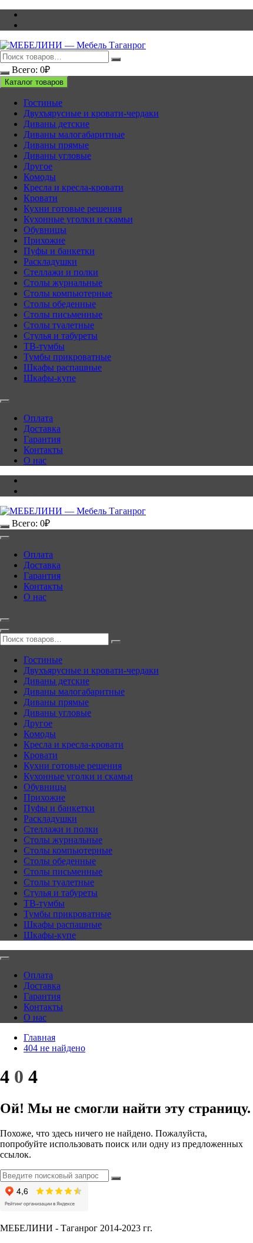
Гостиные (43, 103)
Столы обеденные (60, 304)
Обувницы (45, 230)
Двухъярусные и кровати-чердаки (91, 113)
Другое (38, 166)
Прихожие (44, 240)
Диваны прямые (56, 145)
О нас (35, 460)
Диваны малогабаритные (74, 134)
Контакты (43, 450)
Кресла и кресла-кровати (74, 187)
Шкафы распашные (63, 367)
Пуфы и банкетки (59, 251)
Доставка (42, 429)
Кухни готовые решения (73, 209)
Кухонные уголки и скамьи (78, 219)
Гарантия (42, 439)
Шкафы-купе (50, 378)
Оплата (38, 418)
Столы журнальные (63, 283)
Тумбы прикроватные (67, 357)
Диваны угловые (57, 156)
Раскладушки (50, 261)
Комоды (40, 177)
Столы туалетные (59, 325)
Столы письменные (63, 314)
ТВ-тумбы (44, 346)
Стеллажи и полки (61, 272)
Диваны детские (56, 124)
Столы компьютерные (68, 293)
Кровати (41, 198)
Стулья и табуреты (61, 336)
